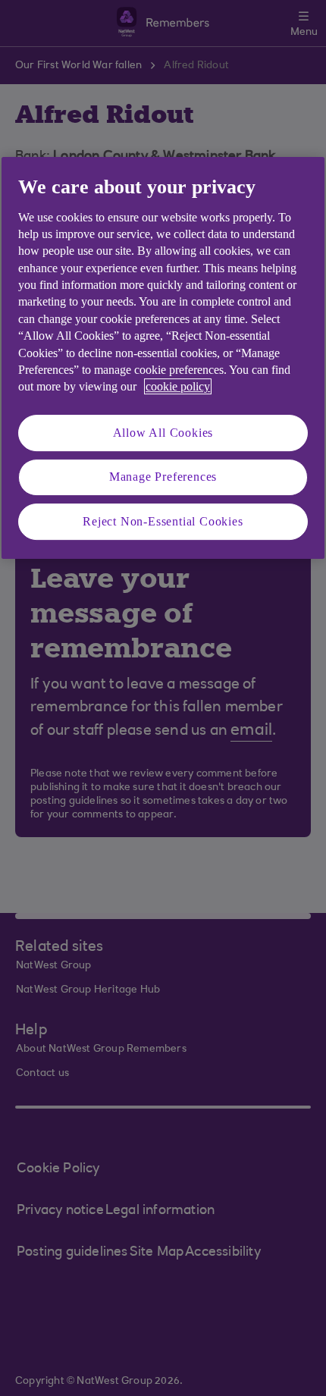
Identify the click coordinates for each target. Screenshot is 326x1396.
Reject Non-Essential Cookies (163, 521)
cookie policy (178, 387)
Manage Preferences (163, 476)
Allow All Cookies (163, 432)
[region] (163, 358)
